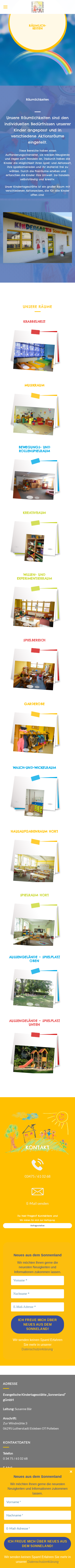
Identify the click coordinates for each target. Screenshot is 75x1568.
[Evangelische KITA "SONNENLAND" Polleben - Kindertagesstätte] (37, 7)
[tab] (26, 367)
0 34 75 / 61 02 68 (15, 1458)
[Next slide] (50, 358)
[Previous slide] (16, 356)
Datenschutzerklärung (37, 1349)
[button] (5, 7)
